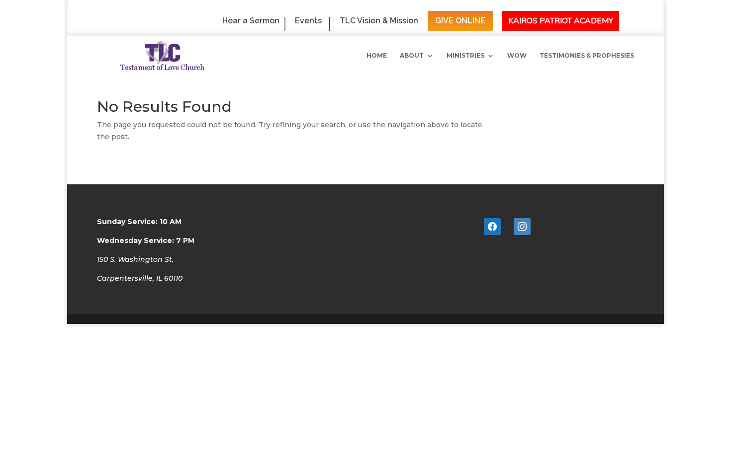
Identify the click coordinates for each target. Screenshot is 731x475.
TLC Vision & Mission (379, 21)
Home (376, 55)
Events (308, 21)
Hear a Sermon (250, 21)
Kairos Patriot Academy (560, 20)
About (412, 55)
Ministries (465, 55)
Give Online (460, 20)
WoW (517, 55)
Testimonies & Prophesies (587, 55)
